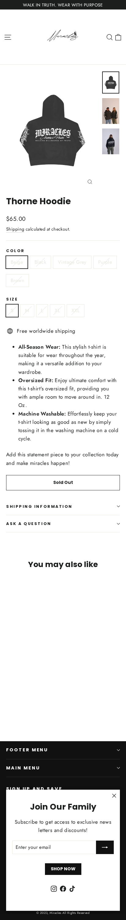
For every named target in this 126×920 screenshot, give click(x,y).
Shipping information (39, 506)
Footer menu (27, 750)
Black (40, 262)
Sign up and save (34, 789)
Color (15, 250)
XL (57, 310)
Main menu (23, 768)
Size (12, 299)
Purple (105, 262)
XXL (76, 310)
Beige (17, 262)
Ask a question (28, 523)
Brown (17, 280)
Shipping (15, 229)
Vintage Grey (72, 262)
